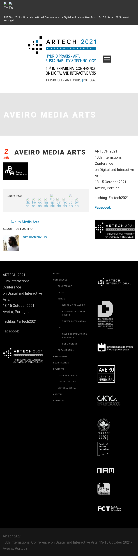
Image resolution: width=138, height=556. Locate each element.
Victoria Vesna (67, 388)
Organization (66, 350)
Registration (61, 363)
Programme (60, 356)
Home (56, 273)
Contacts (59, 401)
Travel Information (74, 321)
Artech (57, 394)
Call (60, 327)
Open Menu (107, 59)
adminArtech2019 (34, 237)
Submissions (70, 344)
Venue (61, 299)
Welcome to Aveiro (73, 305)
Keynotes (59, 369)
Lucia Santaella (67, 375)
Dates (61, 292)
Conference (60, 280)
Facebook (103, 207)
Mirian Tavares (67, 382)
